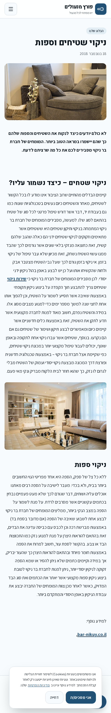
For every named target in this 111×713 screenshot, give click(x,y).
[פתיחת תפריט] (11, 9)
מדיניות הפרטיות (39, 685)
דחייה (54, 697)
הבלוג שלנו (96, 31)
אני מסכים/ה (80, 697)
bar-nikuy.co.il (91, 634)
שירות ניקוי (16, 279)
